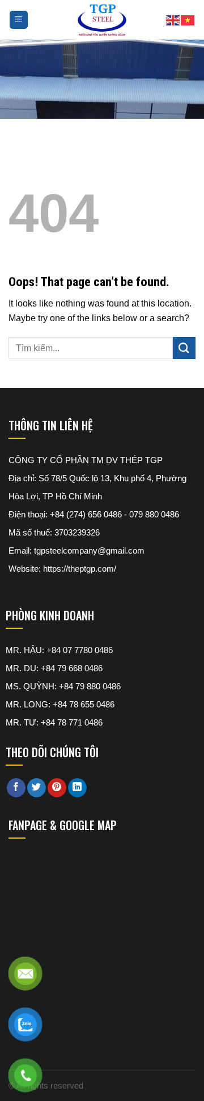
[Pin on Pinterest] (57, 787)
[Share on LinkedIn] (77, 787)
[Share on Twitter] (36, 787)
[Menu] (19, 20)
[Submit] (184, 348)
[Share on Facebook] (16, 787)
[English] (173, 19)
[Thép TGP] (101, 20)
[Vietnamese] (188, 19)
